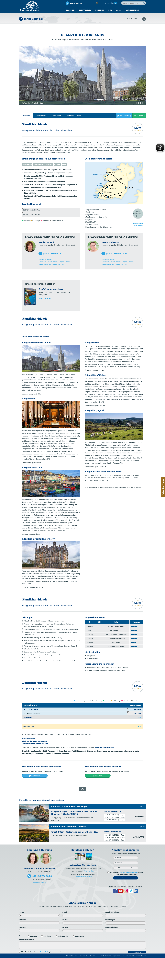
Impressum (116, 956)
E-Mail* (64, 912)
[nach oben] (82, 789)
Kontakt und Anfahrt (97, 956)
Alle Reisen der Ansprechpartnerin (53, 264)
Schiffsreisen (85, 10)
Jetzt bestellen (89, 871)
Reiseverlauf (41, 115)
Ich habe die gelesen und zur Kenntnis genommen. (126, 873)
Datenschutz (44, 952)
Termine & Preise (74, 115)
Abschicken (125, 878)
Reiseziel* (65, 927)
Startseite (69, 956)
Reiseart (21, 936)
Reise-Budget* (110, 920)
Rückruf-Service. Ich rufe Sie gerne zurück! (55, 262)
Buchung (141, 115)
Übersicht (26, 115)
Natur (64, 164)
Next (144, 75)
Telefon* (65, 920)
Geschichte (48, 164)
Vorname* (22, 919)
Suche (144, 2)
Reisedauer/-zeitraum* (113, 912)
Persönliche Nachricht (26, 939)
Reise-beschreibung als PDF (138, 213)
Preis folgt (137, 710)
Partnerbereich (132, 10)
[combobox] (39, 915)
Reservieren (35, 776)
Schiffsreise (47, 936)
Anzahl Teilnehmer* (112, 927)
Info (110, 10)
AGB (123, 956)
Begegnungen (38, 164)
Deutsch (98, 3)
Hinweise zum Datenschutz (128, 872)
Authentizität (27, 164)
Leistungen (56, 115)
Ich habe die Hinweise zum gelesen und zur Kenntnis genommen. (48, 952)
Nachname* (23, 927)
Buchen (99, 776)
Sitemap (108, 956)
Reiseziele (99, 10)
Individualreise (63, 936)
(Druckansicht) (138, 224)
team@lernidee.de (40, 882)
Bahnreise (33, 936)
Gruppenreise (79, 936)
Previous (20, 75)
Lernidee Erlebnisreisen (29, 6)
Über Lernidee (83, 956)
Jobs (118, 10)
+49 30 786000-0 (76, 3)
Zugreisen (70, 10)
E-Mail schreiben (46, 259)
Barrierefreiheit (141, 956)
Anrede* (22, 912)
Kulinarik (57, 164)
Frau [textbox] (21, 915)
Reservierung (125, 115)
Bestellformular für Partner (84, 877)
